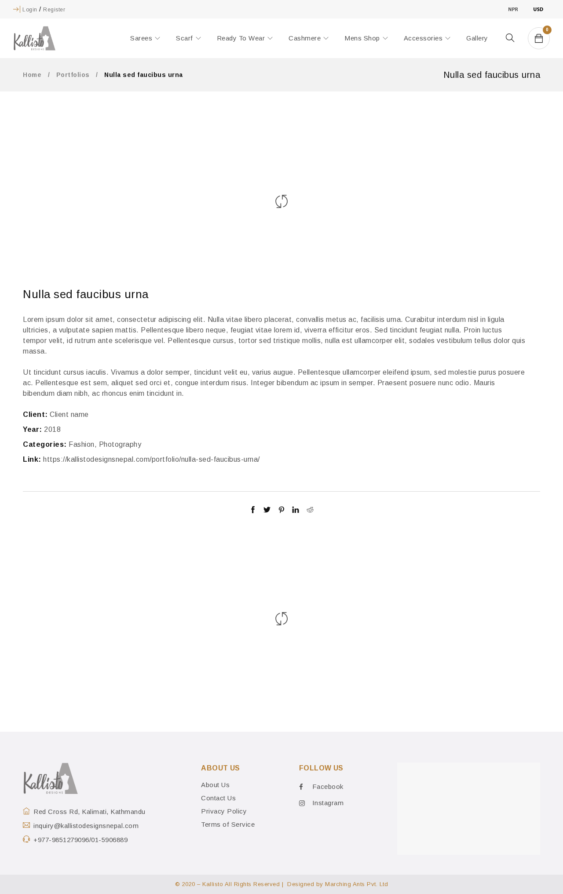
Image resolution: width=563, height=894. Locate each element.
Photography (120, 444)
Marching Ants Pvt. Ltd (356, 884)
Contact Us (218, 798)
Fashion (82, 444)
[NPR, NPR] (513, 9)
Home (32, 74)
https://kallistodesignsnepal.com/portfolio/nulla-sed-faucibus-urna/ (151, 459)
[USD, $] (538, 9)
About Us (215, 784)
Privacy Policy (224, 811)
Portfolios (73, 74)
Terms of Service (228, 824)
